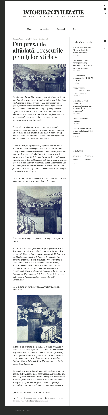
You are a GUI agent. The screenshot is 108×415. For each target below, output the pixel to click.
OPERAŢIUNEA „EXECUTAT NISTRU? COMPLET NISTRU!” (81, 90)
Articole (44, 29)
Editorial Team (18, 39)
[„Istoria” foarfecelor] (105, 49)
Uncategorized (79, 163)
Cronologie (77, 156)
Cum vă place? (91, 156)
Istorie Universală (92, 160)
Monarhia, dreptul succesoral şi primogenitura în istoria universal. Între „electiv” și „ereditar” (83, 106)
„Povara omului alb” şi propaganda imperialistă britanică (83, 131)
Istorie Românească (41, 39)
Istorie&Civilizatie (53, 12)
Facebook (61, 29)
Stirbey (23, 401)
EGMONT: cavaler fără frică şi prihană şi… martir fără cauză (82, 50)
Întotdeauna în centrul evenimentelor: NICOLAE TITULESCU (83, 78)
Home (29, 29)
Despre (76, 29)
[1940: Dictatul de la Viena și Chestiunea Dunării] (105, 45)
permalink (43, 401)
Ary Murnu (50, 398)
